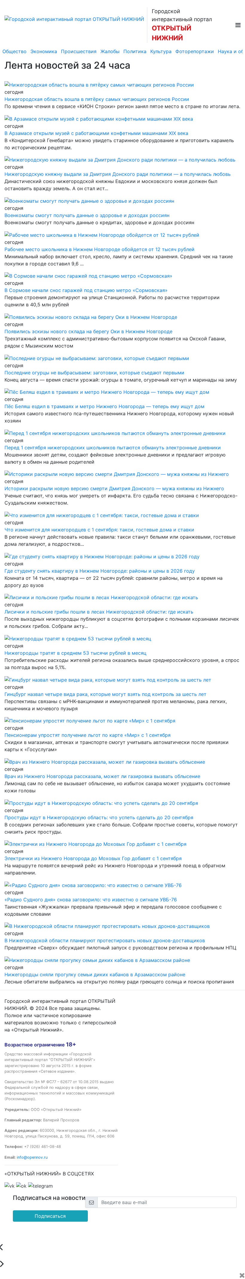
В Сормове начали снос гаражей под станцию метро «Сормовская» (86, 290)
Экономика (43, 51)
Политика (134, 51)
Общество (14, 51)
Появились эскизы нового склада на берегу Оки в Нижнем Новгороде (88, 331)
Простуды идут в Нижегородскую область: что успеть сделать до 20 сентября (98, 817)
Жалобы (110, 51)
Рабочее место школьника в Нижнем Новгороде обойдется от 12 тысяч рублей (99, 249)
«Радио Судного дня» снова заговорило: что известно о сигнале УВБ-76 (90, 900)
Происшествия (79, 51)
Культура (161, 51)
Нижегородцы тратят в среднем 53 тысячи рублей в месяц (75, 653)
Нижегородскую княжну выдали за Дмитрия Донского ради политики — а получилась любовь (117, 174)
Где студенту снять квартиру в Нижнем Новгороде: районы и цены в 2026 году (99, 571)
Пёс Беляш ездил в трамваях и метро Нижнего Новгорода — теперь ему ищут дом (104, 406)
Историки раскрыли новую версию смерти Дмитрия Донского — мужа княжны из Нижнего (114, 488)
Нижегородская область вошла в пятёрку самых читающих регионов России (96, 99)
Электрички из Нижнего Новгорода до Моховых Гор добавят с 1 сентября (93, 858)
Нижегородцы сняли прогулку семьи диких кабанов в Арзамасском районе (94, 974)
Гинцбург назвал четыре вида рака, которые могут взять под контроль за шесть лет (105, 694)
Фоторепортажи (194, 51)
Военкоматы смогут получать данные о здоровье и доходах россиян (86, 215)
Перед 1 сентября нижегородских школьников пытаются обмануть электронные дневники (112, 448)
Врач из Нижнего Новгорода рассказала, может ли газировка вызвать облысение (102, 776)
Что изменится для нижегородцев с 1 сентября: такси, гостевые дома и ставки (99, 530)
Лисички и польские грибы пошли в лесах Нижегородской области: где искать (98, 612)
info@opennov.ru (32, 1157)
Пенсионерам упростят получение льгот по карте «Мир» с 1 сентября (87, 735)
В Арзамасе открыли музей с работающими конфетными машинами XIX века (96, 133)
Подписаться (50, 1216)
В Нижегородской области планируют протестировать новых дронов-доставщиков (104, 940)
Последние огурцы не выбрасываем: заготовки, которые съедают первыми (94, 373)
